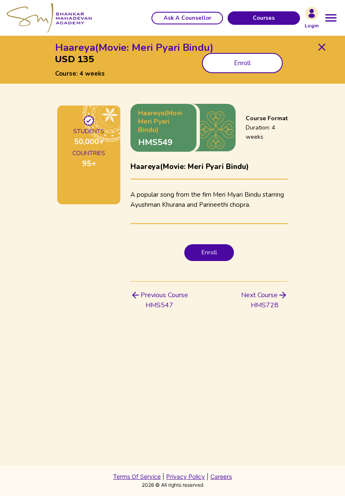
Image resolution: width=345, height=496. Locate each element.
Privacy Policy (185, 476)
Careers (221, 476)
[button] (187, 18)
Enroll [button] (242, 63)
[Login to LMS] (311, 13)
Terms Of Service (137, 476)
